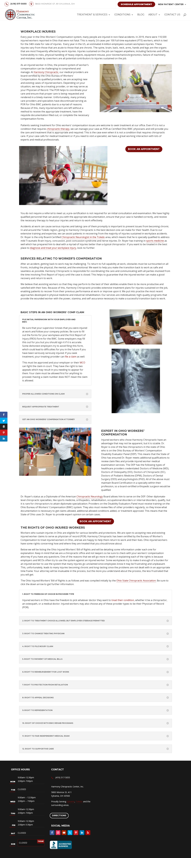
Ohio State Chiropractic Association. (136, 580)
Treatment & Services (92, 15)
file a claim (70, 356)
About (152, 15)
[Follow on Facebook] (52, 832)
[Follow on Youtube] (64, 832)
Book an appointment (144, 149)
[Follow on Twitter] (70, 832)
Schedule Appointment (136, 4)
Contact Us (172, 15)
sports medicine (155, 240)
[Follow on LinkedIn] (82, 832)
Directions (59, 815)
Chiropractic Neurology (90, 496)
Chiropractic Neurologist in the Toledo (83, 237)
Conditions (122, 15)
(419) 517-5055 (18, 3)
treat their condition (122, 600)
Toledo (79, 801)
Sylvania (70, 801)
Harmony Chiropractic (46, 72)
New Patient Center (171, 4)
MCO (82, 362)
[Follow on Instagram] (58, 832)
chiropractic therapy (58, 129)
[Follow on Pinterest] (76, 832)
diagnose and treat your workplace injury (53, 248)
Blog (140, 15)
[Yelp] (88, 832)
